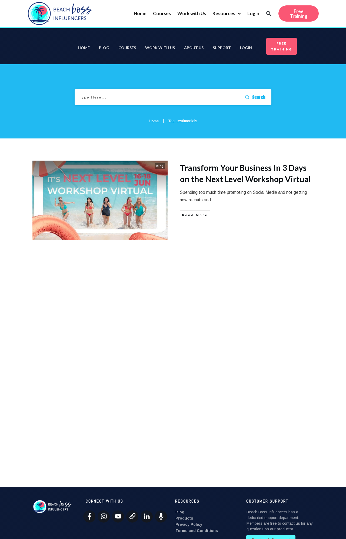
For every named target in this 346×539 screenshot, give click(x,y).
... (214, 200)
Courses (162, 13)
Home (140, 13)
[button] (268, 13)
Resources (223, 13)
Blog (160, 166)
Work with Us (191, 13)
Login (253, 13)
